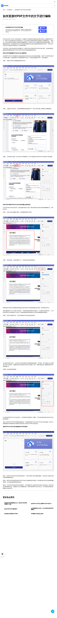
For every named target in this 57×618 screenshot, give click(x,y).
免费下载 (43, 27)
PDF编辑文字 (10, 9)
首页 (4, 9)
